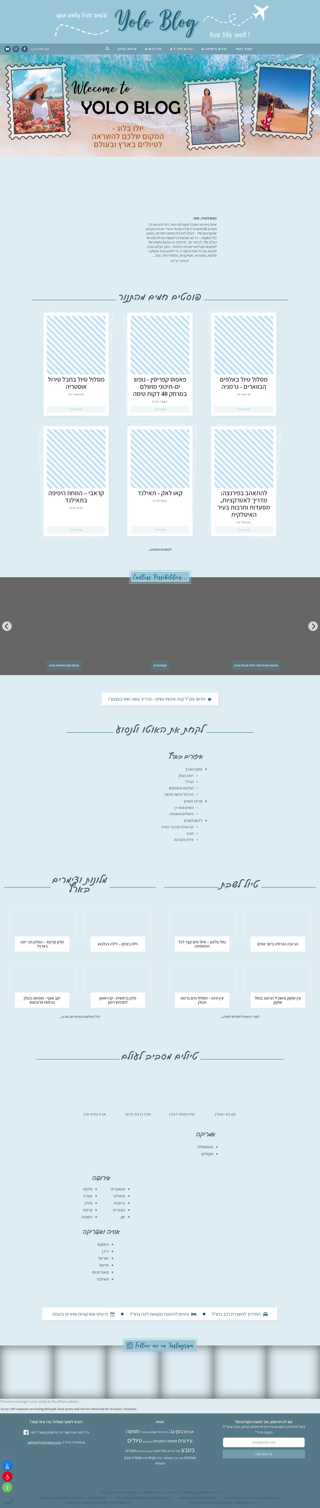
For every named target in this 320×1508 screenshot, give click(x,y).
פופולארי (168, 1458)
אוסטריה (76, 394)
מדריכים (155, 49)
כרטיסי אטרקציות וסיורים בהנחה (80, 1314)
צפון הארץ (193, 769)
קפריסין (160, 401)
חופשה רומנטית (165, 1441)
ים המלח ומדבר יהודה (177, 826)
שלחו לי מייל (73, 1442)
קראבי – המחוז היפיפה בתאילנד (76, 496)
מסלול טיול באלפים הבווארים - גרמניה (244, 383)
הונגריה (119, 1210)
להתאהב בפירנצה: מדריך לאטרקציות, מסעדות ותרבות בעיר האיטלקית (243, 503)
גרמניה (244, 394)
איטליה (243, 522)
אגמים (189, 1431)
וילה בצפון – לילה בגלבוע (118, 944)
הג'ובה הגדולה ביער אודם (277, 944)
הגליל (189, 781)
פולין (89, 1203)
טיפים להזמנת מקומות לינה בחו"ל (159, 1314)
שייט (144, 1458)
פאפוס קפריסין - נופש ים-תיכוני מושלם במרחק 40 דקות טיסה (160, 386)
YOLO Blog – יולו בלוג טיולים (179, 1492)
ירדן (105, 1251)
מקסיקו (207, 1154)
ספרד (88, 1196)
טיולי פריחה (173, 1451)
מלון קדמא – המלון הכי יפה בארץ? (42, 944)
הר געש (156, 1431)
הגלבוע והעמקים (181, 787)
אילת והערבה (184, 839)
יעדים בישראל (216, 49)
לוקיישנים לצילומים (145, 1451)
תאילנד (160, 500)
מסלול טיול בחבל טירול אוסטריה (76, 383)
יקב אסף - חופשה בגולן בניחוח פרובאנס (42, 1000)
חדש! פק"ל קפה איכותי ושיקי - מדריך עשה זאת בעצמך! (156, 699)
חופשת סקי (147, 1441)
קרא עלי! (244, 409)
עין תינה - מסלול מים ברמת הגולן (202, 1000)
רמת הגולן (186, 775)
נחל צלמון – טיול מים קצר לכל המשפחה (202, 944)
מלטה (88, 1189)
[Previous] (7, 626)
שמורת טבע (133, 1457)
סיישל (104, 1265)
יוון (123, 1217)
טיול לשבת (160, 1451)
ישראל (103, 1258)
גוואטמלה (205, 1147)
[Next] (313, 626)
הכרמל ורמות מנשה (179, 794)
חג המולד (145, 1432)
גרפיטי (165, 1432)
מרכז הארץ (193, 801)
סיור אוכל (178, 1458)
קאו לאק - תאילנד (160, 493)
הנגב (190, 833)
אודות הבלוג (126, 49)
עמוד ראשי (244, 49)
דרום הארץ (193, 820)
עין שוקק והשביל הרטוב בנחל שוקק (278, 1000)
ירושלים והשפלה (181, 813)
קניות (151, 1457)
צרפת (88, 1210)
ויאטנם (103, 1244)
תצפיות (160, 1463)
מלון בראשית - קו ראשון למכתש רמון (117, 1000)
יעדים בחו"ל (183, 49)
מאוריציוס (100, 1272)
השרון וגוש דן (184, 807)
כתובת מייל (264, 1432)
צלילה (159, 1458)
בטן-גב (176, 1431)
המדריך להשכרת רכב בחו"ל (236, 1314)
